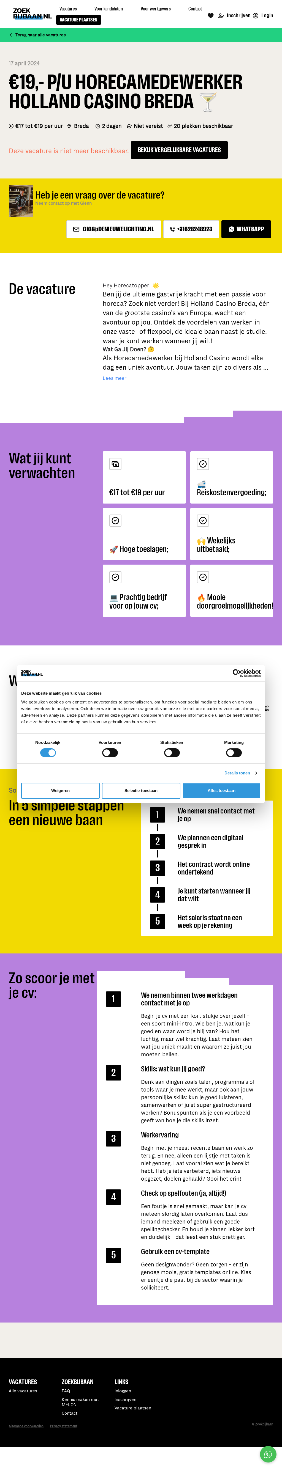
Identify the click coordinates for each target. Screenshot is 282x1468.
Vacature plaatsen (133, 1408)
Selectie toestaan (141, 790)
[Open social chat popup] (268, 1454)
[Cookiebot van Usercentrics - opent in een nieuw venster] (237, 673)
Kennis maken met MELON (80, 1402)
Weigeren (60, 790)
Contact (69, 1413)
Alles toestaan (221, 790)
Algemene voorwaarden (26, 1426)
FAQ (66, 1391)
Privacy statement (63, 1426)
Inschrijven (238, 15)
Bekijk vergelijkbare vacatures (179, 150)
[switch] (110, 752)
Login (267, 15)
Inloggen (123, 1391)
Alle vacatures (23, 1391)
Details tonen (237, 773)
